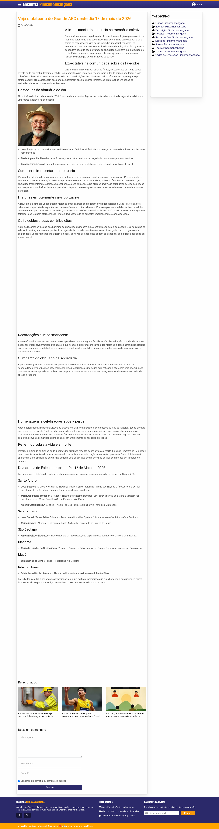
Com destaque (119, 816)
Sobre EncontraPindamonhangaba (117, 807)
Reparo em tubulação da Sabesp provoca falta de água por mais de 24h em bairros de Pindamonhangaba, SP (37, 717)
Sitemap (42, 826)
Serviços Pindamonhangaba (171, 40)
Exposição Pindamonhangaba (172, 30)
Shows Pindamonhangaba (169, 44)
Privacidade (30, 826)
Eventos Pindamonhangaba (170, 26)
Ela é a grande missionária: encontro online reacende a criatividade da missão (125, 716)
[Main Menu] (19, 4)
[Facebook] (19, 815)
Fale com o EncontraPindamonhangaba (120, 811)
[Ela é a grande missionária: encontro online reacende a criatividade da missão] (126, 699)
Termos (20, 826)
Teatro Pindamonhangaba (169, 48)
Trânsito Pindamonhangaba (170, 51)
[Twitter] (27, 815)
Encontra (47, 4)
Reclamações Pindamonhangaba (174, 37)
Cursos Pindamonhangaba (170, 23)
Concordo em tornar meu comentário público (43, 780)
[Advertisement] (40, 48)
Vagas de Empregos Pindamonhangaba (177, 55)
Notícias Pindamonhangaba (170, 33)
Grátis (132, 816)
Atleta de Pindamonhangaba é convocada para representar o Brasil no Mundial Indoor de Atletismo (81, 716)
